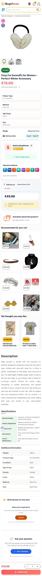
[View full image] (21, 37)
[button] (38, 3)
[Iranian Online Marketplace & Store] (11, 4)
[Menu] (3, 10)
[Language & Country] (29, 4)
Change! (7, 188)
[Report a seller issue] (31, 145)
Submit (21, 517)
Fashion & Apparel (7, 16)
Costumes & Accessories (22, 16)
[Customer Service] (2, 428)
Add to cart (22, 572)
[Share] (3, 25)
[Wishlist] (3, 21)
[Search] (38, 9)
